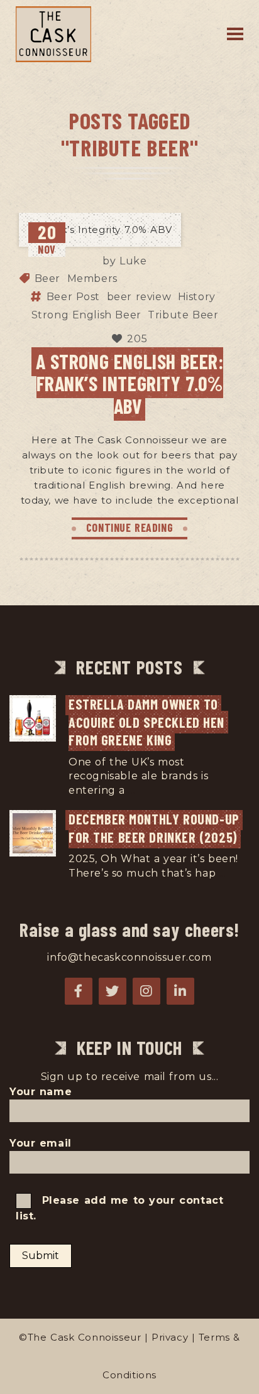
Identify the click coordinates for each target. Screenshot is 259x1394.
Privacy (170, 1337)
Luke (132, 261)
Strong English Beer (86, 315)
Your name (40, 1092)
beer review (139, 297)
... (131, 790)
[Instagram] (146, 991)
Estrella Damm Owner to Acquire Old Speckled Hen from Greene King (148, 722)
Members (92, 278)
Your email (40, 1143)
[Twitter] (112, 991)
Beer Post (73, 297)
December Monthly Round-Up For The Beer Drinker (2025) (156, 828)
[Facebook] (78, 991)
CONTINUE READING (130, 527)
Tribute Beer (183, 315)
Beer (47, 278)
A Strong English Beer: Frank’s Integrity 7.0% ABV (130, 383)
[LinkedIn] (180, 991)
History (197, 297)
